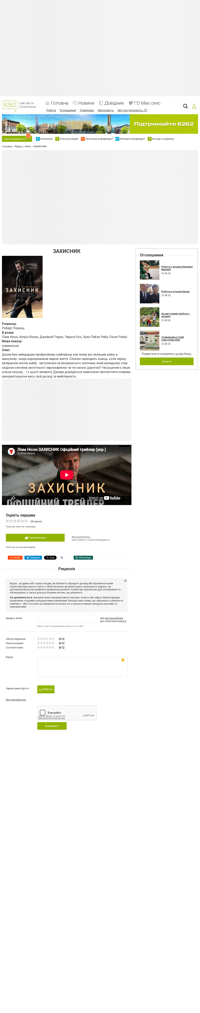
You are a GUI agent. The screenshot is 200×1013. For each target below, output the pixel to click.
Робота (51, 110)
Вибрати (47, 689)
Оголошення (68, 110)
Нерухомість (106, 110)
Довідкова (87, 110)
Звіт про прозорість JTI (132, 110)
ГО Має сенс (147, 103)
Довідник (114, 103)
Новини (86, 103)
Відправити (52, 725)
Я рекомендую (37, 537)
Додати (166, 361)
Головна (59, 103)
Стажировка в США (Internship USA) (172, 338)
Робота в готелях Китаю (175, 291)
